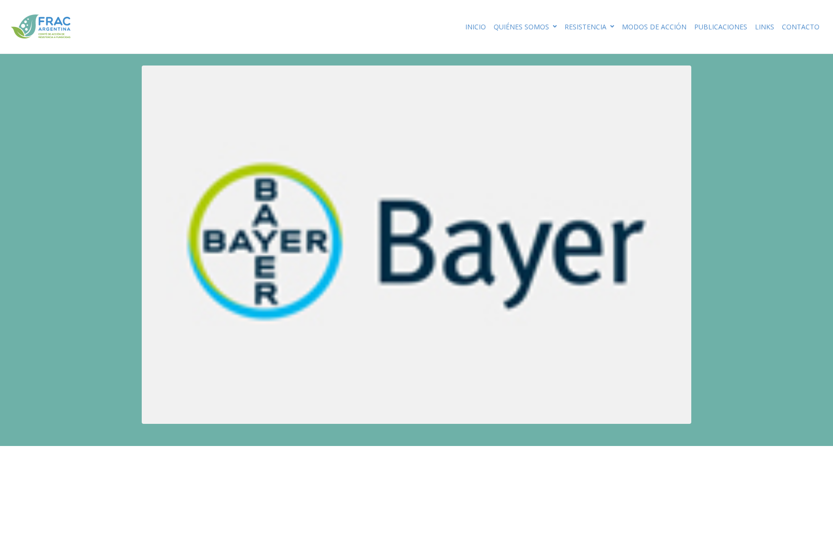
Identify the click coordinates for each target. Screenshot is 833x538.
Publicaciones (720, 26)
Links (764, 26)
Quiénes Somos (521, 26)
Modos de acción (654, 26)
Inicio (475, 26)
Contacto (801, 26)
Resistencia (585, 26)
